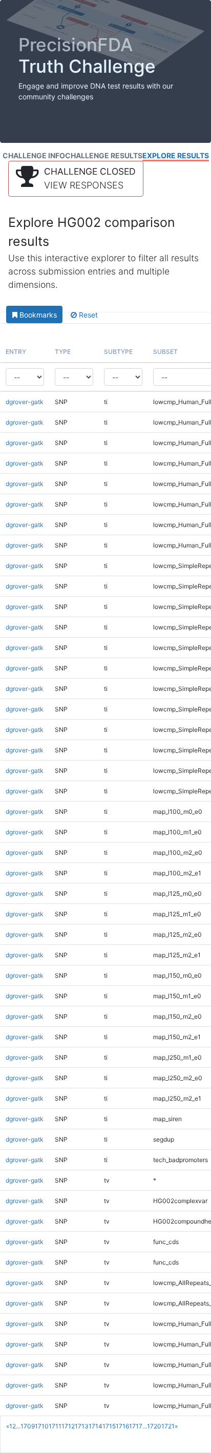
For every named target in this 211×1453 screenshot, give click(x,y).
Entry (16, 351)
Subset (165, 351)
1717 (135, 1426)
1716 (122, 1426)
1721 (168, 1426)
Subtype (118, 351)
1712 (68, 1426)
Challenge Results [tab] (103, 155)
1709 (27, 1426)
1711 (55, 1426)
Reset (87, 314)
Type (63, 351)
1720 (154, 1426)
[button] (75, 179)
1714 (95, 1426)
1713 (82, 1426)
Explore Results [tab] (175, 155)
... (18, 1426)
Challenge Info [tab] (34, 155)
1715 (109, 1426)
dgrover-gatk (25, 402)
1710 (42, 1426)
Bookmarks (37, 314)
